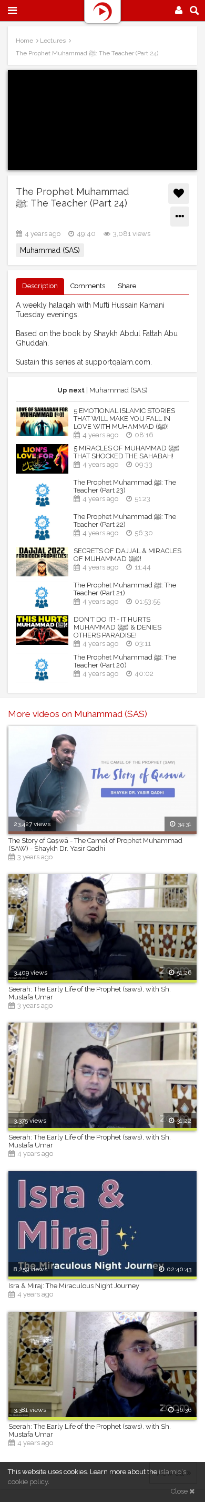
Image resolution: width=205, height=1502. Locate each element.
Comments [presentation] (87, 286)
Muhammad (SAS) (50, 250)
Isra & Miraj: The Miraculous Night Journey (73, 1286)
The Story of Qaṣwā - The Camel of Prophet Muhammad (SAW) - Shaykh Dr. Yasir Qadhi (95, 844)
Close (180, 1491)
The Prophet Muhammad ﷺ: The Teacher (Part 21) (125, 589)
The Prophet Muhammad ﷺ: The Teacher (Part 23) (125, 486)
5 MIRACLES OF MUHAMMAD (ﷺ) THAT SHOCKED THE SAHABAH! (127, 452)
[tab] (40, 286)
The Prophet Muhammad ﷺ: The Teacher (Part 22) (125, 520)
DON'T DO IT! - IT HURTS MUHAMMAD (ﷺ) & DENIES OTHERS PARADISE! (117, 627)
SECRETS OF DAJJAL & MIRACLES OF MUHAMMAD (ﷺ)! (127, 555)
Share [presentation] (127, 286)
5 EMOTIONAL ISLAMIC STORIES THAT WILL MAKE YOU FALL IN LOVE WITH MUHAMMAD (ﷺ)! (124, 418)
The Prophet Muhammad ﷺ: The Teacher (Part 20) (125, 661)
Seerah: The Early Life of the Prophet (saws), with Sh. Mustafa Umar (89, 993)
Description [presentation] (40, 286)
